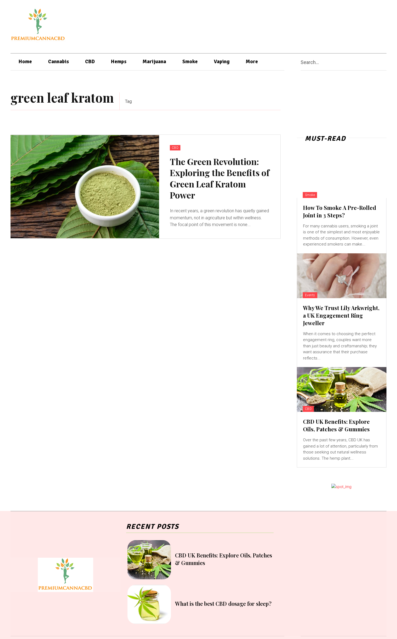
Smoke (310, 195)
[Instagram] (338, 25)
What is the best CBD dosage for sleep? (223, 603)
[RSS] (359, 25)
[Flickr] (328, 25)
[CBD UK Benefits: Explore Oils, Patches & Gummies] (341, 389)
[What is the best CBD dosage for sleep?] (149, 604)
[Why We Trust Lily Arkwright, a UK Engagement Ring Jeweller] (341, 275)
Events (310, 295)
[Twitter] (370, 25)
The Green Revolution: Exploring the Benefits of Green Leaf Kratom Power (220, 178)
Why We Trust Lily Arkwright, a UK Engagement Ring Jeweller (341, 315)
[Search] (384, 61)
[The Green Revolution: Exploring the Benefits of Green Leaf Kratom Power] (85, 187)
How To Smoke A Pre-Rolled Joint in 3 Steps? (339, 211)
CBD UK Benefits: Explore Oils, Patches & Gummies (336, 425)
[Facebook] (317, 25)
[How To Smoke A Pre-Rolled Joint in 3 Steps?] (341, 175)
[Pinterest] (349, 25)
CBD (175, 148)
